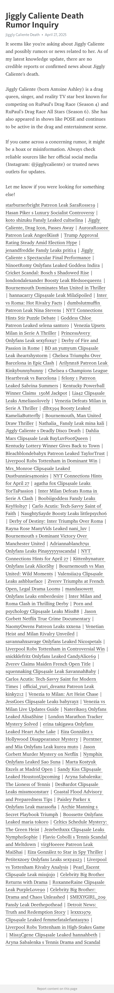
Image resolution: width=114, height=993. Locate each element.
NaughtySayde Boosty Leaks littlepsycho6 (64, 513)
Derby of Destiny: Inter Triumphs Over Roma (56, 521)
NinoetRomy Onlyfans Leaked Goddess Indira (53, 265)
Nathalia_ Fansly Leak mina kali (71, 423)
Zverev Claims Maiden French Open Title (48, 664)
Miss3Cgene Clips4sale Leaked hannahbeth (53, 935)
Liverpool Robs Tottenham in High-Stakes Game (55, 927)
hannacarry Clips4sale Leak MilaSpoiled (50, 295)
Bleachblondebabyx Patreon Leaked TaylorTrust (55, 453)
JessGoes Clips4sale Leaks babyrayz (42, 701)
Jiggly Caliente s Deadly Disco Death (43, 431)
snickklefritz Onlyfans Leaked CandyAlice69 (51, 656)
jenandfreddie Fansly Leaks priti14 (41, 250)
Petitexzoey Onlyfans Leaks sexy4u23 (44, 859)
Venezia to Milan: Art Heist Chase (63, 694)
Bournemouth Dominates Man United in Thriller (56, 288)
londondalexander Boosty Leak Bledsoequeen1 (54, 280)
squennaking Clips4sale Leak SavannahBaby (51, 671)
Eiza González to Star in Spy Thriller (65, 852)
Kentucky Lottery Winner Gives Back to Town (53, 446)
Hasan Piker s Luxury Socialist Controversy (50, 213)
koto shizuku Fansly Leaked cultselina (44, 220)
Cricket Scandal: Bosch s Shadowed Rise (47, 273)
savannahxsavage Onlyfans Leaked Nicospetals (54, 641)
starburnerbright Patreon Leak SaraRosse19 (50, 205)
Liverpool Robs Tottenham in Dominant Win (51, 461)
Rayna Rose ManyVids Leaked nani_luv (46, 528)
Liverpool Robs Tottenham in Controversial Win (55, 649)
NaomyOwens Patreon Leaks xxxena (43, 626)
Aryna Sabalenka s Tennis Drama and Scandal (53, 942)
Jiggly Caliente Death (23, 34)
